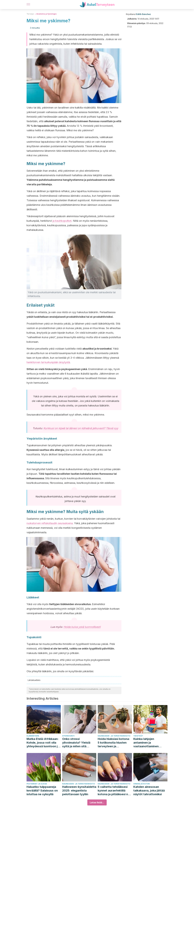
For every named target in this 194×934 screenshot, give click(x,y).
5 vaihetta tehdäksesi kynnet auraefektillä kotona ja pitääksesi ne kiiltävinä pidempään (114, 790)
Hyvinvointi (68, 736)
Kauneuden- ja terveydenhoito (114, 736)
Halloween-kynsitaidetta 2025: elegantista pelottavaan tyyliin (79, 790)
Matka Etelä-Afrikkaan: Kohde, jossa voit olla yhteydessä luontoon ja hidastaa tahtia (43, 742)
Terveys (30, 14)
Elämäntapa (33, 736)
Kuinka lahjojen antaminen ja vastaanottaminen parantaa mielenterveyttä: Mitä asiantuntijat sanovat (148, 742)
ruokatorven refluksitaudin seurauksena (50, 523)
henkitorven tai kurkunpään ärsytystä (48, 362)
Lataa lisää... (97, 802)
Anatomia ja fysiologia (46, 14)
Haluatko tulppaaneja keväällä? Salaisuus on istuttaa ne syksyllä (42, 790)
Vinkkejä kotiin (141, 784)
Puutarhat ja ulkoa (37, 784)
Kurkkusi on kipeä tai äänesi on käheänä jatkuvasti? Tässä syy (80, 428)
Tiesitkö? (138, 736)
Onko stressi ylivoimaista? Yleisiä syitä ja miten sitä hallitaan (76, 742)
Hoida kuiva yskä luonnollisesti (82, 626)
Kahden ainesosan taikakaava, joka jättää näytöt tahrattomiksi (149, 790)
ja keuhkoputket (62, 220)
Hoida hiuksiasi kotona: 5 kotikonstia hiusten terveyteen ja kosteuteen (114, 742)
